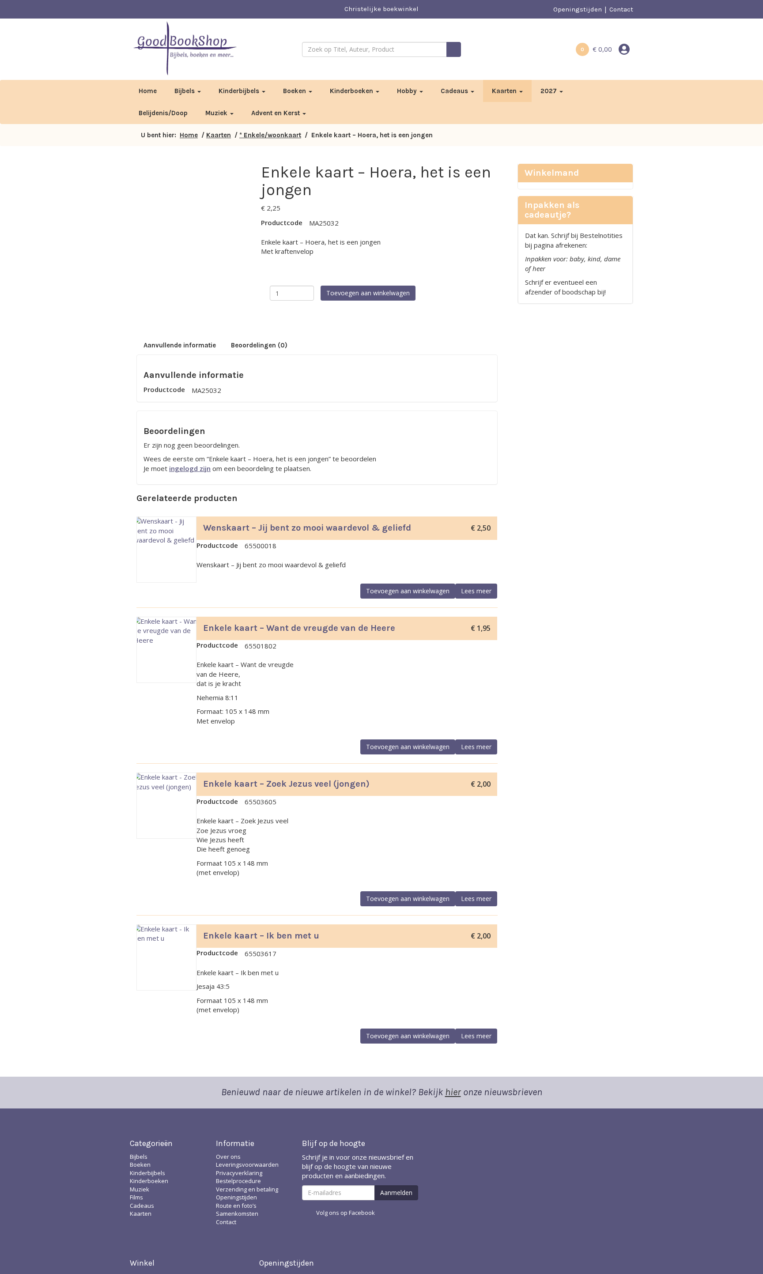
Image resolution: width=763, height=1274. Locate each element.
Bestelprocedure (238, 1181)
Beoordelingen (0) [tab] (259, 345)
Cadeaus (455, 91)
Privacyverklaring (239, 1173)
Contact (621, 9)
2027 (549, 91)
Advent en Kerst (276, 113)
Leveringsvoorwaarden (247, 1164)
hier (453, 1092)
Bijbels (185, 91)
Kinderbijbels (240, 91)
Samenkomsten (237, 1213)
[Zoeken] (453, 49)
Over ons (228, 1157)
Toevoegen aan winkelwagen (368, 293)
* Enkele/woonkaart (270, 135)
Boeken (295, 91)
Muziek (217, 113)
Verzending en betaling (247, 1189)
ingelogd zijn (190, 468)
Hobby (408, 91)
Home (148, 91)
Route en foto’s (236, 1206)
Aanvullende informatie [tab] (180, 345)
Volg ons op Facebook (345, 1213)
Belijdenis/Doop (163, 113)
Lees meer (476, 591)
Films (136, 1197)
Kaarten (505, 91)
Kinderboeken (352, 91)
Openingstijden (577, 9)
